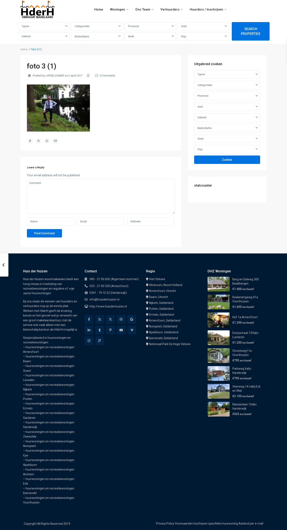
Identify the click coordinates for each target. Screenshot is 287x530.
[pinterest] (110, 330)
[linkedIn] (89, 330)
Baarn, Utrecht (158, 297)
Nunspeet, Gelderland (163, 326)
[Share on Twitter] (38, 141)
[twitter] (110, 319)
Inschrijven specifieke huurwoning (216, 523)
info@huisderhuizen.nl (104, 299)
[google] (132, 319)
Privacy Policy (165, 523)
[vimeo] (132, 330)
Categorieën (82, 26)
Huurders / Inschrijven (206, 9)
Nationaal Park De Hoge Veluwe (170, 344)
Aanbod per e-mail (251, 523)
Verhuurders (170, 9)
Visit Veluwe (157, 279)
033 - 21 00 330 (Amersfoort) (109, 286)
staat (131, 36)
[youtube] (121, 330)
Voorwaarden (184, 523)
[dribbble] (121, 319)
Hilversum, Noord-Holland (165, 285)
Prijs (183, 36)
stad (184, 26)
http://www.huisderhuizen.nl (108, 306)
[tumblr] (99, 330)
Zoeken (227, 159)
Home (98, 9)
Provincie (133, 26)
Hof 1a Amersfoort (245, 317)
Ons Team (142, 9)
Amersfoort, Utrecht (162, 291)
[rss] (99, 319)
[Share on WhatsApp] (47, 141)
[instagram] (89, 340)
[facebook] (89, 319)
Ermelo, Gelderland (161, 314)
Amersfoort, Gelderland (164, 320)
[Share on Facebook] (30, 141)
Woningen (117, 9)
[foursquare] (99, 340)
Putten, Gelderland (161, 308)
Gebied (26, 36)
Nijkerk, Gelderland (161, 303)
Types (25, 26)
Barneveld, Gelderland (163, 338)
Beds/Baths (82, 36)
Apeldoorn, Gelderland (163, 332)
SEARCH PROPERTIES (250, 31)
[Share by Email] (55, 141)
